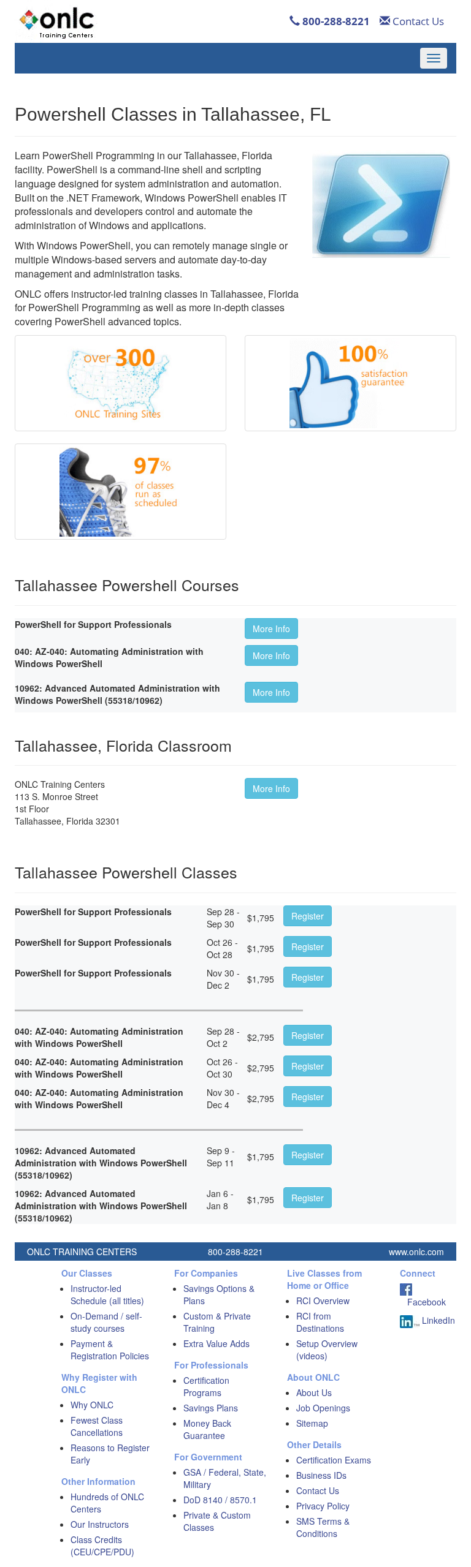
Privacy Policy (323, 1506)
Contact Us (417, 21)
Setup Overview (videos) (327, 1349)
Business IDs (321, 1475)
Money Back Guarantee (207, 1429)
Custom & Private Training (217, 1322)
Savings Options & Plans (219, 1294)
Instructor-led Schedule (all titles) (107, 1294)
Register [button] (307, 916)
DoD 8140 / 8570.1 (220, 1499)
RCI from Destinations (320, 1322)
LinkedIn (437, 1320)
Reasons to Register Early (110, 1453)
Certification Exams (333, 1460)
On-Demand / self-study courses (106, 1322)
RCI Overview (323, 1300)
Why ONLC (92, 1405)
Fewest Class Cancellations (97, 1426)
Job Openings (323, 1408)
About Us (314, 1392)
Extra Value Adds (216, 1343)
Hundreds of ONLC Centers (107, 1502)
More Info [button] (271, 628)
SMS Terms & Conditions (323, 1527)
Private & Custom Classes (217, 1521)
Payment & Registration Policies (110, 1349)
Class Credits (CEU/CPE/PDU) (102, 1545)
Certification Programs (206, 1386)
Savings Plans (210, 1408)
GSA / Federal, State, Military (224, 1478)
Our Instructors (100, 1524)
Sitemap (312, 1423)
